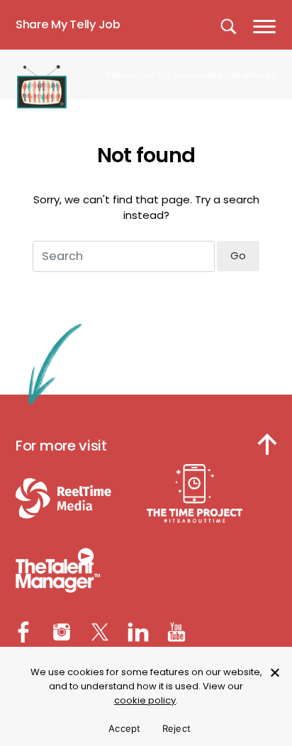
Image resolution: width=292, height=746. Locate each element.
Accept (124, 728)
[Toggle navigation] (265, 25)
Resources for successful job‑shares (191, 74)
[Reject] (274, 672)
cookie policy (145, 700)
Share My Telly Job (68, 24)
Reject (176, 728)
